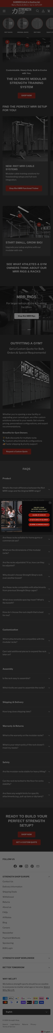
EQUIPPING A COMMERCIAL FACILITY (39, 524)
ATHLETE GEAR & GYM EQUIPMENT (39, 519)
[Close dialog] (50, 503)
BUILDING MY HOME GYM (39, 515)
